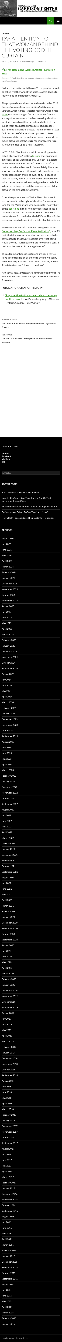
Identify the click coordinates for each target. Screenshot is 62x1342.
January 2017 (8, 1188)
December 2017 (9, 1126)
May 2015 (6, 1301)
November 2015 (10, 1267)
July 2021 (6, 883)
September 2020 (10, 939)
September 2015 (10, 1278)
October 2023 (8, 730)
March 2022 (8, 838)
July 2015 (6, 1290)
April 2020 (7, 968)
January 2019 (8, 1052)
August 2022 (8, 809)
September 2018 (10, 1075)
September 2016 (10, 1211)
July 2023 (6, 747)
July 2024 (6, 679)
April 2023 (7, 764)
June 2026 (7, 549)
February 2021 (9, 911)
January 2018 (8, 1120)
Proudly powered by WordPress (15, 1338)
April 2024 (7, 696)
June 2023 (7, 753)
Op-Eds (5, 33)
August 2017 (8, 1148)
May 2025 (6, 623)
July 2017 (6, 1154)
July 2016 (6, 1222)
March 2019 (8, 1041)
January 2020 (8, 984)
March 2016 (8, 1244)
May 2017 (6, 1165)
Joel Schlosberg (23, 61)
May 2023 (6, 758)
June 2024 (7, 685)
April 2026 (7, 561)
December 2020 (9, 922)
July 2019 (6, 1018)
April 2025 (7, 628)
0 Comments (39, 61)
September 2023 (10, 736)
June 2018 (7, 1092)
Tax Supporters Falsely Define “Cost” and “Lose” (25, 512)
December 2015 (9, 1261)
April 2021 (7, 900)
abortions (13, 208)
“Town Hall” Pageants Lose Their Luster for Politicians (28, 517)
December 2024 (9, 651)
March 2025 (8, 634)
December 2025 (9, 583)
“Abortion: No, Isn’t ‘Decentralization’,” (26, 231)
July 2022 (6, 815)
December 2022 (9, 787)
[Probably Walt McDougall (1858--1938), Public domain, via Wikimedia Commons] (31, 71)
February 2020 (9, 979)
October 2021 (8, 866)
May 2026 (6, 555)
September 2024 (10, 668)
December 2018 (9, 1058)
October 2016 (8, 1205)
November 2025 (10, 589)
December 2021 (9, 854)
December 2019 (9, 990)
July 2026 (6, 544)
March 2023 (8, 770)
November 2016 (10, 1199)
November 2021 (10, 860)
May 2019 (6, 1030)
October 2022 (8, 798)
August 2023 (8, 741)
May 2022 (6, 826)
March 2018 (8, 1109)
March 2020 (8, 973)
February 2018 (9, 1114)
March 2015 (8, 1312)
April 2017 (7, 1171)
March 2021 (8, 905)
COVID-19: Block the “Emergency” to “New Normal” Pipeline (27, 339)
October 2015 (8, 1273)
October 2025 (8, 595)
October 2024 (8, 662)
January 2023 (8, 781)
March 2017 (8, 1177)
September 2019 (10, 1007)
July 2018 (6, 1086)
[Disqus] (31, 393)
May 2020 (6, 962)
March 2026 (8, 566)
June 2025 (7, 617)
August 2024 (8, 674)
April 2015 (7, 1307)
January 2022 (8, 849)
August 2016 (8, 1216)
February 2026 (9, 572)
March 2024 (8, 702)
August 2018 (8, 1081)
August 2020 (8, 945)
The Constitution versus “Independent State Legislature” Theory (29, 324)
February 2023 (9, 775)
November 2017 (10, 1131)
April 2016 (7, 1239)
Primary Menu (58, 20)
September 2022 (10, 804)
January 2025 (8, 645)
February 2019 (9, 1047)
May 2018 (6, 1097)
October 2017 (8, 1137)
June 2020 (7, 956)
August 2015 (8, 1284)
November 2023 (10, 725)
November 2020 (10, 928)
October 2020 (8, 934)
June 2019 (7, 1024)
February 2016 (9, 1250)
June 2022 (7, 821)
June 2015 (7, 1295)
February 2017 (9, 1182)
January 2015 (8, 1324)
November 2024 (10, 657)
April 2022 (7, 832)
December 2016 (9, 1194)
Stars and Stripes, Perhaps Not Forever (21, 492)
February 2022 (9, 843)
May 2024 (6, 691)
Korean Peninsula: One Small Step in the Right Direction (29, 506)
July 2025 (6, 611)
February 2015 (9, 1318)
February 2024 (9, 708)
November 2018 (10, 1064)
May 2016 (6, 1233)
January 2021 (8, 917)
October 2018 (8, 1069)
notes (5, 114)
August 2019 (8, 1013)
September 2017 (10, 1143)
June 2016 (7, 1227)
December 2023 (9, 719)
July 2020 (6, 951)
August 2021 (8, 877)
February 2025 (9, 640)
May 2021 (6, 894)
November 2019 (10, 996)
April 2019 (7, 1035)
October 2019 (8, 1001)
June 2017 (7, 1160)
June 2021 (7, 888)
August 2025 (8, 606)
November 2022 (10, 792)
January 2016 (8, 1256)
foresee (36, 155)
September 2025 (10, 600)
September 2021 (10, 871)
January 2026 (8, 578)
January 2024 (8, 713)
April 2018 (7, 1103)
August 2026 (8, 538)
